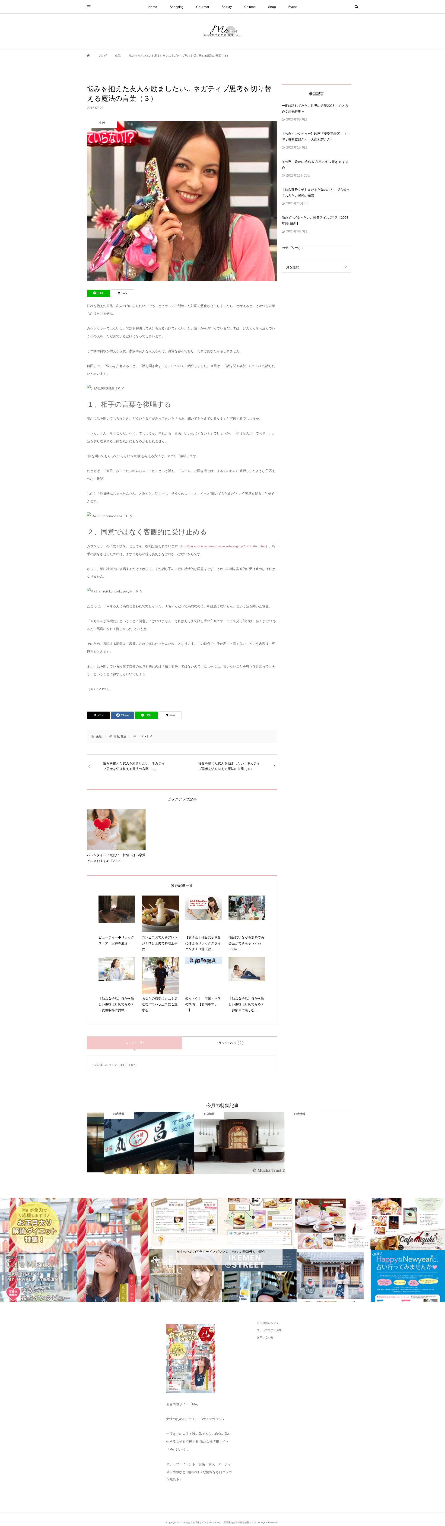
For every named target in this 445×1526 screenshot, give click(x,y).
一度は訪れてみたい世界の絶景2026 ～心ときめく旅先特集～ (315, 108)
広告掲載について (268, 1322)
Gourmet (202, 7)
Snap (272, 7)
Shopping (177, 7)
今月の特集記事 (222, 1105)
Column (250, 7)
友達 (123, 736)
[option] (132, 1143)
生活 (99, 736)
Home (152, 7)
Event (292, 7)
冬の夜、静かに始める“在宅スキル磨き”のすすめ (315, 164)
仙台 (116, 736)
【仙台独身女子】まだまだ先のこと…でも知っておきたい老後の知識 (316, 192)
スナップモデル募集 (269, 1330)
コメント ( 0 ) (134, 1042)
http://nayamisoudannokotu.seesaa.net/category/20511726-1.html (223, 546)
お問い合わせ (265, 1337)
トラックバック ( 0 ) (229, 1043)
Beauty (227, 7)
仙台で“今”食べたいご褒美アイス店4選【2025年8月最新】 (315, 220)
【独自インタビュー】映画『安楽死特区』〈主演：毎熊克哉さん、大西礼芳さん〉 (316, 136)
